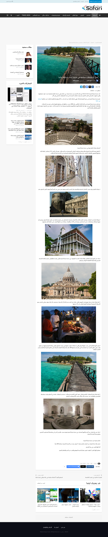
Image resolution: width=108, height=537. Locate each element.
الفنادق (88, 15)
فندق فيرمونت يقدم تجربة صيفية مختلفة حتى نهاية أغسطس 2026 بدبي (17, 122)
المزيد (18, 15)
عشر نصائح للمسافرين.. (18, 52)
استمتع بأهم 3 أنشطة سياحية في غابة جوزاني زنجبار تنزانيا (49, 477)
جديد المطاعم (36, 15)
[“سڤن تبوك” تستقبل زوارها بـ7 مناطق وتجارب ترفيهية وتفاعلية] (90, 495)
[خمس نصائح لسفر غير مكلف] (28, 67)
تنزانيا (91, 463)
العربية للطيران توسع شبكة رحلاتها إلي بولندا (17, 136)
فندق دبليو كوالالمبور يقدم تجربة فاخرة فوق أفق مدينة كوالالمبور (16, 129)
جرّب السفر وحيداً (20, 59)
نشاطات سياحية (83, 463)
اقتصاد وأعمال (66, 15)
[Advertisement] (54, 29)
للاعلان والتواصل (76, 1)
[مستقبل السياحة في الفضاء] (28, 74)
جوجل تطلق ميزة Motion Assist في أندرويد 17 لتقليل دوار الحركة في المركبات (20, 106)
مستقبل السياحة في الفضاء (17, 72)
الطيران (82, 15)
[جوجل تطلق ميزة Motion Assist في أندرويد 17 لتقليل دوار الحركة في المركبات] (20, 94)
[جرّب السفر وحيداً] (28, 60)
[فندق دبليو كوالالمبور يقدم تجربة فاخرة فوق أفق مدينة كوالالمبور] (28, 130)
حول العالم (75, 15)
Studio (48, 532)
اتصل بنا (82, 1)
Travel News (26, 15)
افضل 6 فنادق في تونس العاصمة (93, 477)
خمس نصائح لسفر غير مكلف (17, 65)
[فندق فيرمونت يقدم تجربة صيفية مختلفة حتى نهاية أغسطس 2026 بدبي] (28, 122)
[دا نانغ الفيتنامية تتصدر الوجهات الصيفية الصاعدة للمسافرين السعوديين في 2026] (47, 495)
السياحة (95, 15)
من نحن (86, 1)
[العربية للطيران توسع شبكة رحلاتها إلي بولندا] (28, 137)
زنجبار (88, 463)
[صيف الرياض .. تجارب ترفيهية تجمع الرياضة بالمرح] (69, 495)
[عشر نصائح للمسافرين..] (28, 53)
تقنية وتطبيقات (55, 15)
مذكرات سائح (45, 15)
